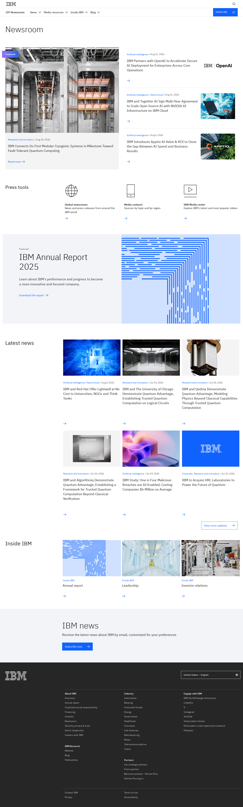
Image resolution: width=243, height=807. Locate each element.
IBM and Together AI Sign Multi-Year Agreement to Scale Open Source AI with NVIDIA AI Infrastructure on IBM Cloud (162, 106)
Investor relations (195, 585)
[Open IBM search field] (234, 4)
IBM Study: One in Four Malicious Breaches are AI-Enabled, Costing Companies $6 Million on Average (147, 485)
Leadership (130, 585)
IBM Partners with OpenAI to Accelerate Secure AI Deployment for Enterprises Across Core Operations (162, 65)
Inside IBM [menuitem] (77, 12)
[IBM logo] (12, 4)
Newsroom (15, 12)
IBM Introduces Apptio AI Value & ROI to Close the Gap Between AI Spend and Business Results (161, 146)
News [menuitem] (33, 12)
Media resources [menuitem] (54, 12)
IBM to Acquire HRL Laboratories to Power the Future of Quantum (208, 482)
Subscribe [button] (221, 11)
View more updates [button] (215, 525)
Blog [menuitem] (93, 12)
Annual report (73, 585)
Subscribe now (73, 646)
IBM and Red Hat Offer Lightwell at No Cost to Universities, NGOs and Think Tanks (91, 394)
